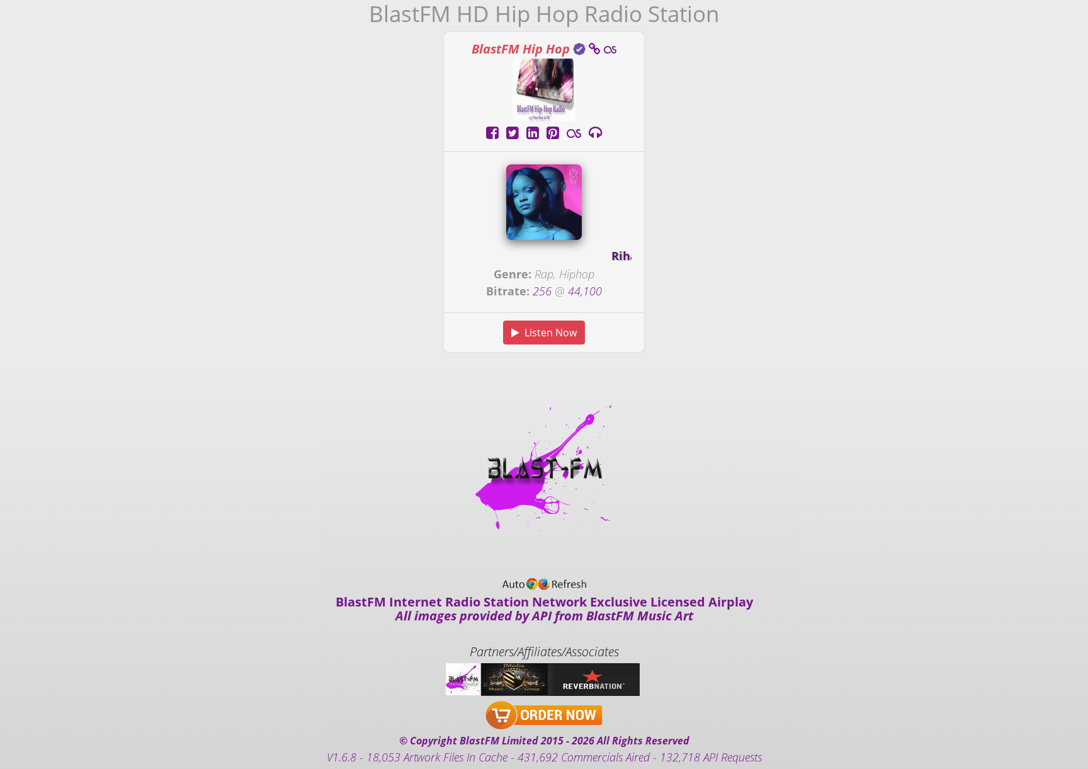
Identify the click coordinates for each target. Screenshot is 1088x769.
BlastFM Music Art (639, 615)
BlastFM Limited (499, 741)
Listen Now (548, 332)
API (542, 615)
